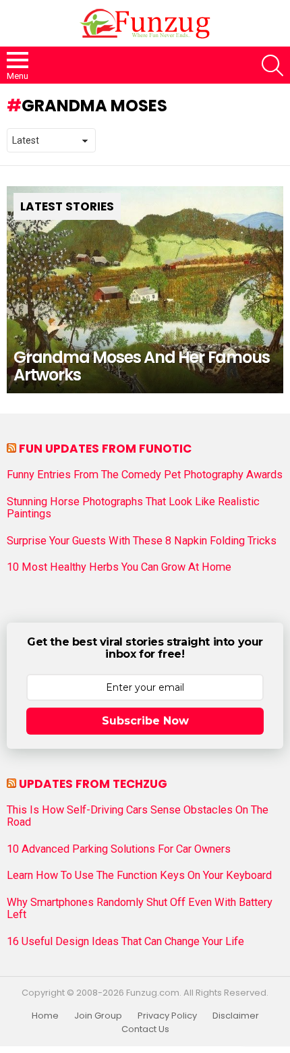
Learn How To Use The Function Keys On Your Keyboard (139, 876)
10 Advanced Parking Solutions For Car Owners (119, 849)
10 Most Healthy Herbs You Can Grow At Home (119, 567)
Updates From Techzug (93, 784)
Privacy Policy (167, 1016)
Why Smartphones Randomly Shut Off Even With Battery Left (139, 909)
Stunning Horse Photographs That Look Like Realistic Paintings (133, 508)
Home (45, 1016)
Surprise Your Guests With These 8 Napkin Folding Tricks (142, 541)
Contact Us (145, 1029)
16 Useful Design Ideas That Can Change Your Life (125, 942)
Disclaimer (235, 1016)
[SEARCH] (272, 65)
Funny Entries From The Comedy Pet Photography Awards (145, 475)
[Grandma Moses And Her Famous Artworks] (145, 290)
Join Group (98, 1016)
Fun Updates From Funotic (105, 448)
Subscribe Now (145, 720)
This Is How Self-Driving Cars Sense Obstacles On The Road (137, 816)
